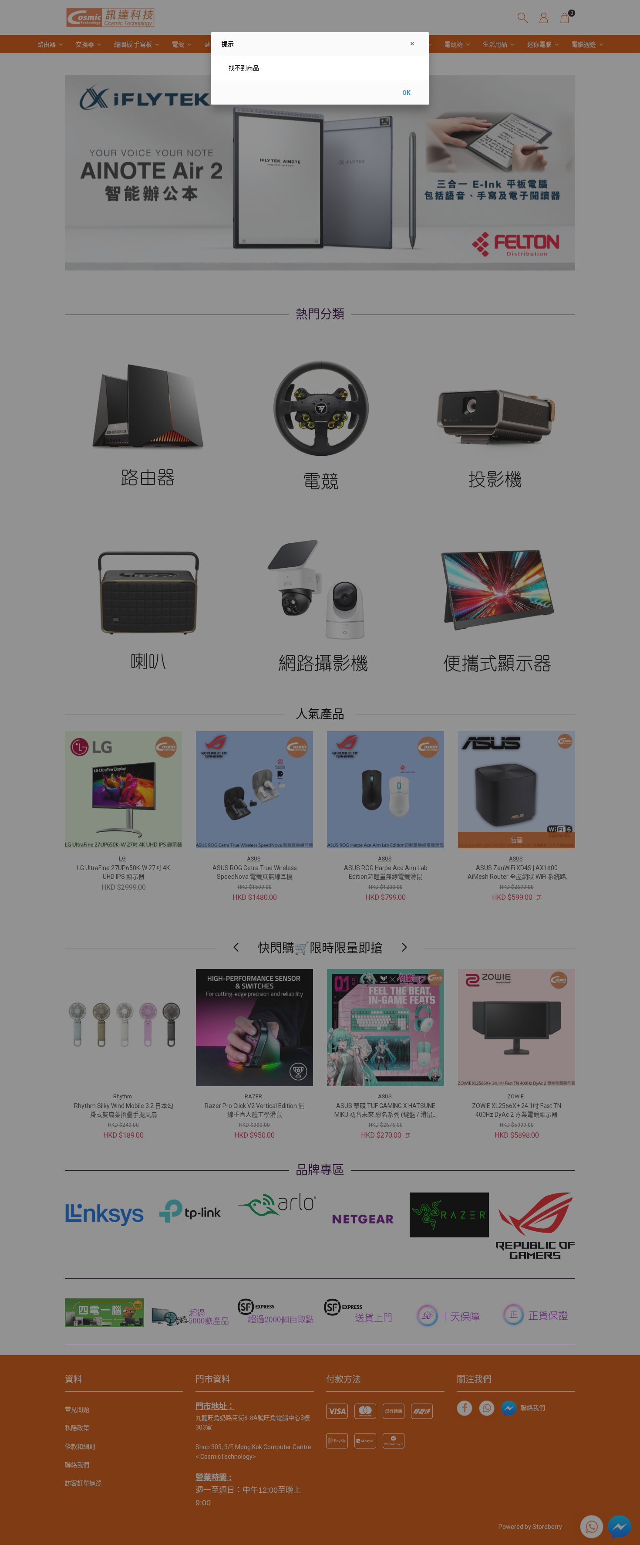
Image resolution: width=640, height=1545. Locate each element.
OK (406, 92)
